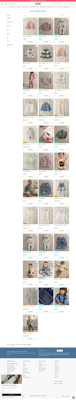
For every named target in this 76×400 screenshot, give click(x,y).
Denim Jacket (41, 306)
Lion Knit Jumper (57, 171)
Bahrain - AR (57, 368)
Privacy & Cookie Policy (11, 369)
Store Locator (13, 3)
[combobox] (64, 15)
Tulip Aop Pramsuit (27, 225)
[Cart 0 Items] (73, 3)
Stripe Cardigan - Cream (59, 90)
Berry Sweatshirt (42, 144)
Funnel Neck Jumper (27, 171)
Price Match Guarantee (11, 368)
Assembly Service (10, 371)
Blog (23, 374)
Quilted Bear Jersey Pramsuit (29, 306)
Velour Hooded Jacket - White (60, 225)
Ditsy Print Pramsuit (27, 252)
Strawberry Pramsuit (58, 117)
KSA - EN (56, 372)
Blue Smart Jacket (42, 117)
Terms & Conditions (10, 366)
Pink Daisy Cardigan (27, 36)
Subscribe (60, 350)
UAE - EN (56, 363)
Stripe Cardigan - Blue (43, 63)
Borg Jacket (25, 279)
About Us (24, 369)
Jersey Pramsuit (57, 36)
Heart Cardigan (26, 90)
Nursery (40, 366)
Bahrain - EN (57, 366)
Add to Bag (30, 41)
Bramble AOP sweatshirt (44, 90)
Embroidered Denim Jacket (60, 306)
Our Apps (8, 372)
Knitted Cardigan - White (28, 117)
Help (24, 363)
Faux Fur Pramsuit (26, 144)
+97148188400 (46, 355)
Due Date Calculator (26, 372)
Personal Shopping (26, 377)
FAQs (24, 366)
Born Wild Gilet (42, 198)
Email (3, 390)
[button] (7, 6)
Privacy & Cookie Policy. (10, 397)
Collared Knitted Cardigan (44, 225)
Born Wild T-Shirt (26, 63)
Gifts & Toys (41, 371)
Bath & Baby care (42, 369)
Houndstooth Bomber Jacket (60, 144)
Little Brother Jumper (27, 198)
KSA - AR (56, 374)
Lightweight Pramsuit (58, 198)
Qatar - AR (57, 377)
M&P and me (25, 371)
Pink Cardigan (57, 63)
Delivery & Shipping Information (12, 363)
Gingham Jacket (42, 36)
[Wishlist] (36, 19)
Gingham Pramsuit (42, 279)
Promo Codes (9, 374)
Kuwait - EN (57, 369)
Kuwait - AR (57, 371)
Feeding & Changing (42, 368)
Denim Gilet (56, 252)
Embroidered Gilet (42, 171)
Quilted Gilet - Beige (27, 333)
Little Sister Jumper (58, 279)
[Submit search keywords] (65, 4)
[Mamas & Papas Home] (38, 4)
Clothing (40, 363)
